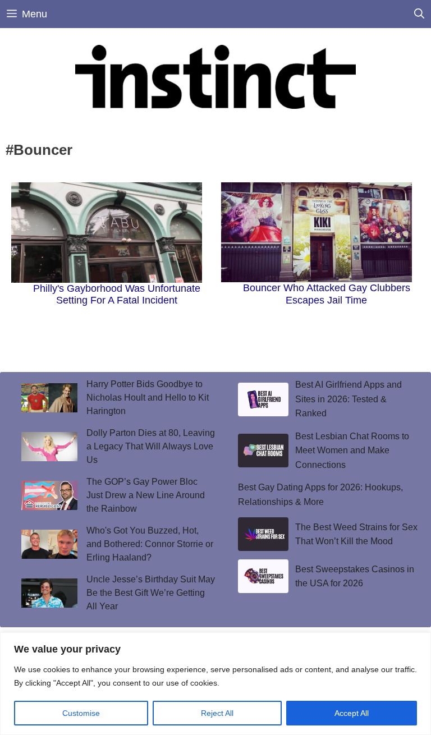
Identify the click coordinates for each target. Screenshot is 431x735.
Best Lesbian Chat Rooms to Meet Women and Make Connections (352, 450)
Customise (81, 713)
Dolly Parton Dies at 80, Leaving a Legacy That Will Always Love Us (150, 446)
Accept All (351, 713)
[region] (215, 683)
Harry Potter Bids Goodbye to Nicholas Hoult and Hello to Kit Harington (147, 397)
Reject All (217, 713)
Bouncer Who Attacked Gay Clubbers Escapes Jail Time (326, 294)
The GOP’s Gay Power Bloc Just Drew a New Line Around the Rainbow (145, 495)
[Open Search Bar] (419, 14)
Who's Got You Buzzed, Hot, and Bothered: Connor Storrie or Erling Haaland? (149, 544)
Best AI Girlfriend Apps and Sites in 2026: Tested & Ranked (348, 399)
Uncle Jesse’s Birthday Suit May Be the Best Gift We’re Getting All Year (150, 593)
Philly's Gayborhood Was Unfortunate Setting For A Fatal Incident (116, 294)
